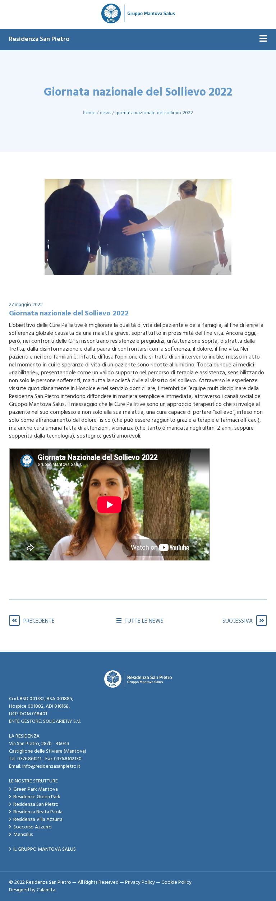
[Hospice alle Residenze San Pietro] (138, 227)
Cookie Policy (176, 882)
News (105, 113)
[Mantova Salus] (138, 14)
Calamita (46, 890)
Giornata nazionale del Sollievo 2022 (154, 113)
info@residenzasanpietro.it (51, 766)
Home (89, 113)
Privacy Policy (140, 882)
